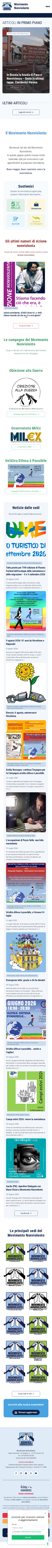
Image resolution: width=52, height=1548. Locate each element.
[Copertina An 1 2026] (26, 263)
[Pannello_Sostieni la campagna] (36, 215)
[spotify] (26, 1473)
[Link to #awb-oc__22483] (48, 6)
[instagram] (21, 1473)
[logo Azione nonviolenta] (26, 1486)
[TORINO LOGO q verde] (37, 1366)
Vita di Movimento (23, 34)
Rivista (15, 308)
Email (14, 1524)
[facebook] (16, 1473)
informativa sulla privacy (31, 1532)
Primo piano (12, 34)
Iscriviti (28, 1537)
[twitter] (31, 1473)
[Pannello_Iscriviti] (16, 215)
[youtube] (36, 1473)
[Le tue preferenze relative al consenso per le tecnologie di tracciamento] (47, 1543)
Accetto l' (27, 1532)
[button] (25, 317)
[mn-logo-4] (6, 2)
